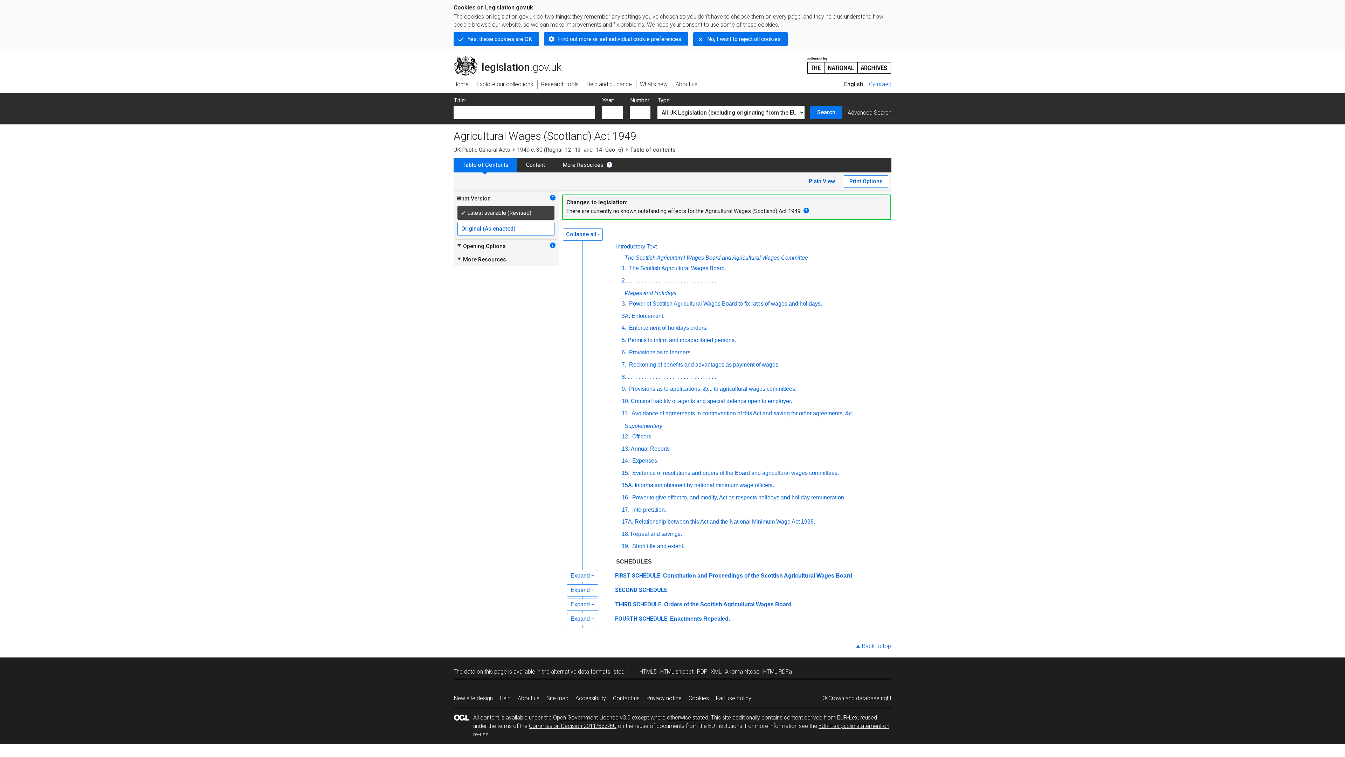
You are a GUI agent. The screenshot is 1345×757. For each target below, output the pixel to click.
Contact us (626, 698)
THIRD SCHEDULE (638, 604)
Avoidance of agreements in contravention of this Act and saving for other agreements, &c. (741, 413)
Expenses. (644, 461)
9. (624, 389)
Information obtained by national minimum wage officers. (704, 485)
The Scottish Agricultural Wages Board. (677, 268)
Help (505, 698)
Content (535, 165)
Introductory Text (636, 247)
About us (528, 698)
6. (624, 352)
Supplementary (643, 426)
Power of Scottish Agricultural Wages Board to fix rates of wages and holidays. (725, 304)
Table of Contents (485, 165)
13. (625, 449)
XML (716, 671)
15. (625, 473)
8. (624, 377)
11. (625, 413)
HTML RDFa (777, 671)
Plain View (822, 181)
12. (625, 436)
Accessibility (590, 698)
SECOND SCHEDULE (641, 590)
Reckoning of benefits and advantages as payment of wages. (704, 365)
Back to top (876, 646)
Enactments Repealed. (699, 619)
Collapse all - (583, 234)
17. (625, 510)
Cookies (699, 698)
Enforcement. (648, 316)
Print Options (866, 181)
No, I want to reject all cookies (744, 39)
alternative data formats (580, 671)
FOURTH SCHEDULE (641, 618)
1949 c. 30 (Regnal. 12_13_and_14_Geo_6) (570, 149)
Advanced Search (869, 112)
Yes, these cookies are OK (500, 39)
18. (625, 534)
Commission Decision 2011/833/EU (572, 726)
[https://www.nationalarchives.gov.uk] (849, 62)
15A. (627, 485)
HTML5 (648, 671)
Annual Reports (650, 449)
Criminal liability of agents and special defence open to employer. (711, 401)
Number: (640, 100)
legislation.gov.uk (511, 58)
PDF (702, 671)
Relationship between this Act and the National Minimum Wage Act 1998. (725, 522)
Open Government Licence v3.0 (591, 717)
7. (624, 365)
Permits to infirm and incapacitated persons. (682, 340)
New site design (473, 698)
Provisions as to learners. (660, 352)
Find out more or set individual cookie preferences (619, 39)
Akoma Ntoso (742, 671)
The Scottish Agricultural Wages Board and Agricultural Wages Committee (716, 258)
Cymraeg (880, 84)
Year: (608, 100)
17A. (627, 522)
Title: (460, 100)
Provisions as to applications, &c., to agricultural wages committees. (712, 389)
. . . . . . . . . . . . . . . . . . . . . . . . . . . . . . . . (672, 281)
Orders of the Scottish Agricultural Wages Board (727, 604)
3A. (626, 316)
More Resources (583, 165)
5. (624, 340)
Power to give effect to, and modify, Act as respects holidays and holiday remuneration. (738, 497)
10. (625, 401)
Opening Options (481, 246)
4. (624, 328)
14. (625, 461)
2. (624, 281)
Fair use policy (733, 698)
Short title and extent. (657, 546)
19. (625, 546)
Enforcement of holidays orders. (668, 328)
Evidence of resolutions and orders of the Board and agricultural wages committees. (735, 473)
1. (624, 268)
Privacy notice (664, 698)
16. (625, 497)
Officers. (642, 436)
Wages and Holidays (650, 293)
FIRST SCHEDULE (637, 575)
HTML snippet (677, 671)
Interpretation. (648, 510)
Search (826, 112)
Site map (557, 698)
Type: (664, 100)
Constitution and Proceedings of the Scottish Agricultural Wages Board (757, 576)
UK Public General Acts (482, 149)
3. (624, 304)
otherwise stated (687, 717)
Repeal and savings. (656, 534)
